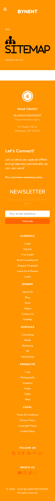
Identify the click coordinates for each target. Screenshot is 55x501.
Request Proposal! (28, 265)
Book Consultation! (27, 260)
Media (27, 340)
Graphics (28, 383)
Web (27, 399)
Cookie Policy (27, 431)
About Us (27, 292)
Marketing (27, 346)
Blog (27, 297)
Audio (27, 388)
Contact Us (27, 314)
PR (27, 351)
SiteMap (27, 319)
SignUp (27, 249)
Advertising (27, 357)
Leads (27, 276)
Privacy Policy (27, 420)
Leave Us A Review (27, 271)
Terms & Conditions (27, 415)
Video (27, 394)
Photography (27, 377)
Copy (27, 372)
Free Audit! (28, 254)
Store (28, 303)
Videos (27, 308)
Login (27, 243)
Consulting (28, 335)
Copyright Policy (27, 426)
